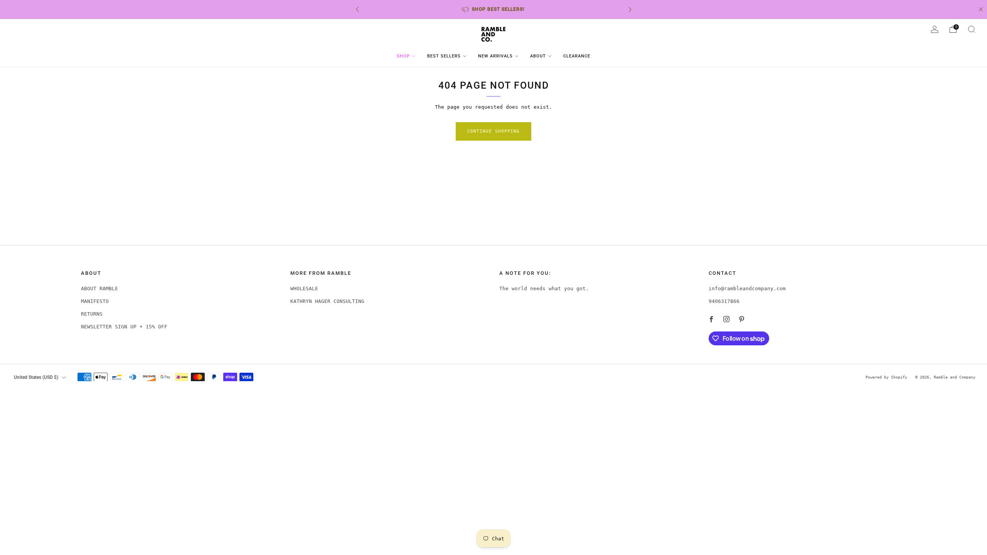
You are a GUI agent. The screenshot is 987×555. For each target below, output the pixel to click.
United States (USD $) (36, 377)
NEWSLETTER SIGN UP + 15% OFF (124, 327)
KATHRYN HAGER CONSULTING (327, 301)
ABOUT (538, 56)
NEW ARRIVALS (495, 56)
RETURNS (92, 314)
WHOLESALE (304, 288)
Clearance (576, 56)
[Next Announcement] (630, 9)
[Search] (971, 29)
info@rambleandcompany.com (747, 288)
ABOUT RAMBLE (99, 288)
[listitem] (494, 9)
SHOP (403, 56)
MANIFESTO (95, 301)
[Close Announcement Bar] (981, 9)
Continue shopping (493, 131)
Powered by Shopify (886, 377)
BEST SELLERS (444, 56)
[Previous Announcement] (357, 9)
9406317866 (724, 301)
